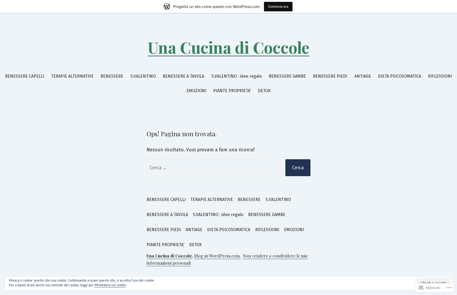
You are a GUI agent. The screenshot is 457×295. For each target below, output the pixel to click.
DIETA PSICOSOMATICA (399, 76)
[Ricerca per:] (213, 167)
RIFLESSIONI (440, 76)
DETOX (264, 90)
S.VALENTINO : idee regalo (236, 76)
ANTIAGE (362, 76)
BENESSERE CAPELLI (24, 76)
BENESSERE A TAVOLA (183, 76)
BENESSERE (111, 76)
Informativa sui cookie (110, 285)
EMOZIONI (196, 90)
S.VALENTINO (143, 76)
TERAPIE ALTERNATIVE (72, 76)
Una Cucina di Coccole (228, 47)
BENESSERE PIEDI (330, 76)
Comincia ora (278, 6)
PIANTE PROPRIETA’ (232, 90)
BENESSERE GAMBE (287, 76)
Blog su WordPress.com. (217, 256)
